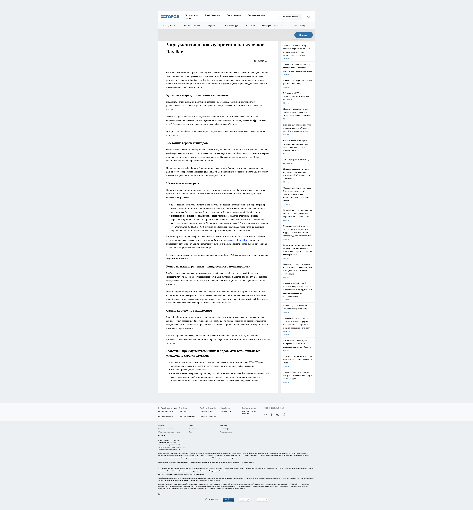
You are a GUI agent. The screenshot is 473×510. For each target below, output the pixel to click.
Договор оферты (226, 429)
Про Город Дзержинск (165, 416)
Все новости (192, 15)
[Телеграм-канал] (278, 414)
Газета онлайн (234, 15)
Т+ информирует (231, 25)
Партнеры (161, 435)
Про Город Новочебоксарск (167, 408)
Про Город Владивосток (187, 416)
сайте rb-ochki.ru (238, 240)
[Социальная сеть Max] (284, 414)
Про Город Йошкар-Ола (208, 408)
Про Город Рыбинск (206, 411)
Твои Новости (183, 408)
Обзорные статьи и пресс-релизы (169, 432)
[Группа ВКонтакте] (265, 414)
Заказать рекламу (297, 25)
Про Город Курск (184, 411)
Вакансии (250, 25)
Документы (212, 25)
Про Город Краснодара (208, 416)
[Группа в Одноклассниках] (272, 414)
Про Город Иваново (249, 408)
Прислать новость (290, 16)
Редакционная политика (166, 429)
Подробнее (223, 471)
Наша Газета (225, 408)
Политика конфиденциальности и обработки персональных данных (181, 474)
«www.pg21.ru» (175, 440)
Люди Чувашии (212, 15)
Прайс (191, 432)
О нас (191, 426)
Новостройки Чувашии (272, 25)
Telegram (161, 426)
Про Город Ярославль (165, 411)
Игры (188, 18)
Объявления (193, 429)
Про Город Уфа (226, 411)
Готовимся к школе (191, 25)
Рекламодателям (256, 15)
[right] (312, 25)
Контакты (223, 426)
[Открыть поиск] (308, 16)
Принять (303, 35)
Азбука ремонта (168, 25)
